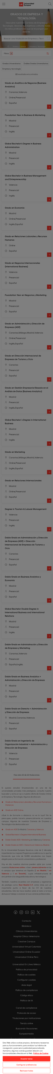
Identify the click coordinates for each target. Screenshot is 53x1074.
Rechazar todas (26, 1071)
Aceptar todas (26, 1059)
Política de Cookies (40, 1053)
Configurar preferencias (26, 1065)
